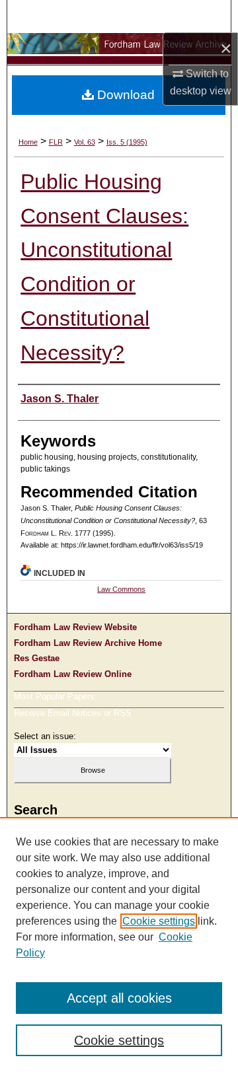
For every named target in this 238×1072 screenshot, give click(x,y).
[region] (119, 944)
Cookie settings (158, 921)
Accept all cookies (119, 998)
